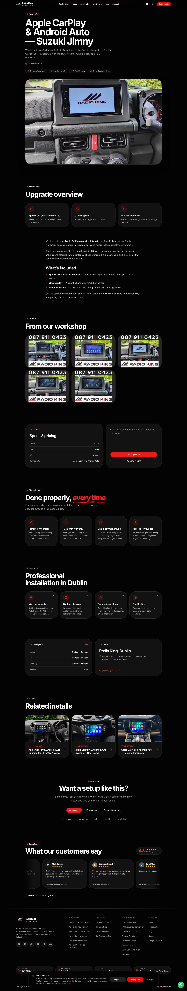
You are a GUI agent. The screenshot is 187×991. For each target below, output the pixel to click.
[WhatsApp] (50, 944)
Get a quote (164, 4)
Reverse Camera (129, 941)
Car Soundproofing (103, 936)
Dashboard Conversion (131, 931)
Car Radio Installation (78, 941)
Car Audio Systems (103, 922)
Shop (75, 4)
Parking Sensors (128, 945)
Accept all (135, 979)
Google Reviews (155, 941)
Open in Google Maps (108, 671)
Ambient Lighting (129, 954)
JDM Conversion (129, 922)
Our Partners (64, 4)
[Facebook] (25, 944)
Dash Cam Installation (131, 950)
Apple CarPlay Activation (79, 936)
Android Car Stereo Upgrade (77, 946)
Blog (107, 4)
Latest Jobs (153, 927)
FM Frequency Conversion (133, 927)
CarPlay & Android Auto (79, 922)
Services (96, 4)
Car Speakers (101, 927)
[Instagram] (18, 944)
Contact (115, 4)
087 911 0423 (135, 461)
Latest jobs (84, 4)
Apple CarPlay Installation (79, 927)
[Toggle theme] (153, 4)
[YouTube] (37, 944)
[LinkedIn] (44, 944)
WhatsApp (93, 810)
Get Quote (72, 810)
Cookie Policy (66, 983)
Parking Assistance (130, 936)
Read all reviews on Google (39, 895)
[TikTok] (31, 944)
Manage (150, 979)
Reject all (118, 979)
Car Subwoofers (102, 931)
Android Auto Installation (79, 931)
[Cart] (146, 4)
